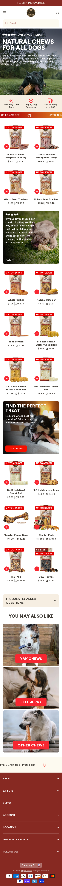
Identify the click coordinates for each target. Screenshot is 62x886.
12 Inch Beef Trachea (46, 199)
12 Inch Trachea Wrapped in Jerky (46, 156)
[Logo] (31, 12)
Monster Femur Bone (16, 535)
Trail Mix (16, 576)
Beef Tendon (15, 341)
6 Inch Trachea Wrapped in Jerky (15, 156)
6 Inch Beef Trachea (16, 199)
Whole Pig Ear (16, 299)
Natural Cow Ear (46, 299)
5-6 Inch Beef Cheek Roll (46, 388)
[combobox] (31, 23)
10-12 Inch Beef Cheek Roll (16, 492)
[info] (6, 146)
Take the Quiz (16, 448)
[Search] (5, 23)
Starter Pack (46, 535)
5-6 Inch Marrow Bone (46, 490)
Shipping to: (29, 865)
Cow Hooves (46, 576)
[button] (57, 12)
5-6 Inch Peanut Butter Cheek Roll (46, 343)
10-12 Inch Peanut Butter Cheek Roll (16, 388)
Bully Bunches (26, 871)
